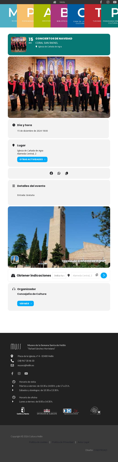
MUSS (14, 21)
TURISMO (97, 21)
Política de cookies (38, 442)
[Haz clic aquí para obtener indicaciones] (104, 275)
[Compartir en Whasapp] (59, 173)
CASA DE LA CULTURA (78, 22)
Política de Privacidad (63, 442)
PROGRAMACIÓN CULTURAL (110, 22)
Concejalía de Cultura (31, 294)
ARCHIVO (46, 21)
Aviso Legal (83, 442)
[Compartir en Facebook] (51, 173)
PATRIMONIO (28, 21)
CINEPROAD (100, 450)
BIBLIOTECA (62, 21)
